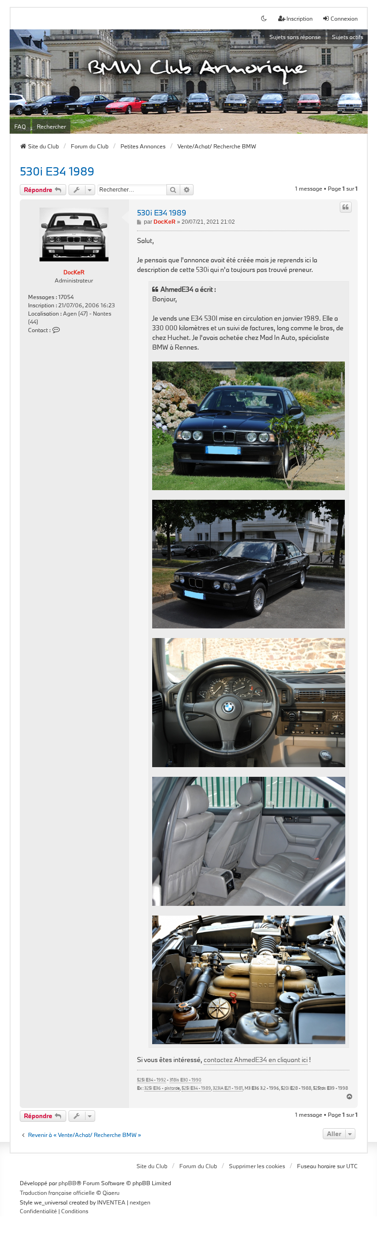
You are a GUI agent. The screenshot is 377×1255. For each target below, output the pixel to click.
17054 (66, 296)
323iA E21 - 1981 (228, 1088)
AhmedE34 (177, 289)
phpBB (67, 1183)
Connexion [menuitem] (344, 18)
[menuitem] (38, 1211)
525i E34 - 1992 (151, 1080)
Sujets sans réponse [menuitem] (295, 36)
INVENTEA (111, 1202)
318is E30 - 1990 (185, 1080)
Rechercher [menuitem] (51, 126)
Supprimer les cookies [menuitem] (257, 1166)
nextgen (140, 1202)
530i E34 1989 (57, 171)
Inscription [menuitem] (299, 18)
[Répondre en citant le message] (346, 207)
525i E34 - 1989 (196, 1088)
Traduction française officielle (57, 1192)
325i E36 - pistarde (162, 1088)
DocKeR (73, 272)
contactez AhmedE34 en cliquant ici (256, 1059)
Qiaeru (111, 1192)
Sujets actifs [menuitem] (347, 36)
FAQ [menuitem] (20, 126)
